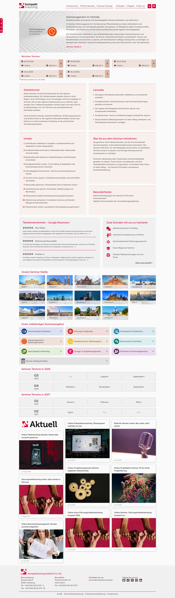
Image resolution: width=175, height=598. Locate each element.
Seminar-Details (73, 47)
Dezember (138, 387)
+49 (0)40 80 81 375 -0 (34, 585)
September (138, 376)
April (70, 412)
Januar (70, 402)
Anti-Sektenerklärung (74, 594)
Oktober (70, 387)
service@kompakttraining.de (101, 580)
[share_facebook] (1, 24)
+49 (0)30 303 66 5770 (67, 585)
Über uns (141, 6)
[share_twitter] (1, 27)
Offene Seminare (88, 6)
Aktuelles (121, 6)
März (138, 402)
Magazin (131, 6)
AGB (60, 594)
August (104, 376)
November (104, 387)
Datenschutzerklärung (95, 594)
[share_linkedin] (1, 31)
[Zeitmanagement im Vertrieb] (149, 6)
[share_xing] (1, 20)
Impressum (113, 594)
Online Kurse (73, 6)
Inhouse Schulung (105, 6)
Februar (104, 402)
